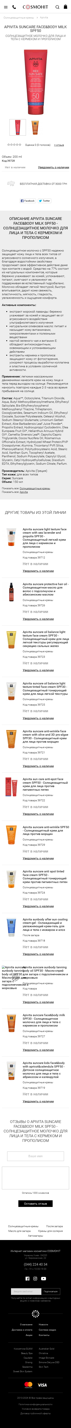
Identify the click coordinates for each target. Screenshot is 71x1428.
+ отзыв (59, 144)
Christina (43, 1353)
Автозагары (35, 1235)
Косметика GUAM (23, 1348)
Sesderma (27, 1367)
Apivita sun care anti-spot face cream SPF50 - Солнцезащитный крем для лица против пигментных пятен (45, 784)
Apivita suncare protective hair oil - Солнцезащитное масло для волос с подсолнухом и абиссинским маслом (46, 589)
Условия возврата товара (35, 1409)
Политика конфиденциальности (35, 1404)
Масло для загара (19, 1230)
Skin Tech (43, 1367)
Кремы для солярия (50, 1230)
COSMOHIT (35, 6)
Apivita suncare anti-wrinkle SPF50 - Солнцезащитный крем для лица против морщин (46, 830)
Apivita (24, 491)
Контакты (44, 1335)
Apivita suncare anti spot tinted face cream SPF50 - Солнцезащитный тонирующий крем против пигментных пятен (45, 877)
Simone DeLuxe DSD (49, 1362)
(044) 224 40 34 (35, 1264)
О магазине (26, 1324)
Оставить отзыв (35, 1203)
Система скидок (47, 1330)
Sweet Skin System (22, 1371)
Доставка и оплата (22, 1330)
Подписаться (51, 1291)
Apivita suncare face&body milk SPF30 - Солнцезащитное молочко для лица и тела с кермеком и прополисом (44, 1020)
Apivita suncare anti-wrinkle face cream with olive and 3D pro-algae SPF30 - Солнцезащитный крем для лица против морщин (45, 736)
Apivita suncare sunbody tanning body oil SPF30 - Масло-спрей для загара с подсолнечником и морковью (45, 972)
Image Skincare (46, 1358)
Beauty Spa (26, 1353)
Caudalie (28, 1358)
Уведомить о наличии (53, 167)
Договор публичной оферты (35, 1413)
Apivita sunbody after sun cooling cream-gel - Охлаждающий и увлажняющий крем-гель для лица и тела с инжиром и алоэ (45, 925)
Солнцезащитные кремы (35, 488)
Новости (43, 1324)
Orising (28, 1362)
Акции (29, 1335)
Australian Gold (46, 1348)
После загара (31, 935)
